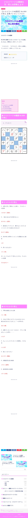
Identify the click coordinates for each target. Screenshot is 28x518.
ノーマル (3, 8)
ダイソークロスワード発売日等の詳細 (15, 491)
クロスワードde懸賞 (14, 478)
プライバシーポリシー (11, 514)
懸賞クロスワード (14, 498)
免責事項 (19, 514)
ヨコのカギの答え (7, 108)
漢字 (15, 483)
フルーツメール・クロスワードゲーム (14, 501)
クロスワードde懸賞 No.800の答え (8, 106)
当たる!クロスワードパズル (14, 494)
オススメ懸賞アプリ (14, 505)
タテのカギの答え (7, 110)
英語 (15, 485)
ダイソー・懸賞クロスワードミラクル (14, 488)
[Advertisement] (14, 81)
